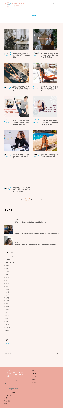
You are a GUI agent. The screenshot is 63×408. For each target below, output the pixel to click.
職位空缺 (34, 379)
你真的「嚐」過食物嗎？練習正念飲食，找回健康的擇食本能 (30, 222)
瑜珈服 (6, 304)
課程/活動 (7, 327)
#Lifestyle (18, 343)
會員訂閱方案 (8, 395)
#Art (6, 343)
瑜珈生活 (5, 102)
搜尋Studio (7, 398)
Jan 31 (36, 154)
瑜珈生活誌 (7, 401)
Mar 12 (36, 121)
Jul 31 (7, 87)
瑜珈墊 (6, 286)
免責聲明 (34, 382)
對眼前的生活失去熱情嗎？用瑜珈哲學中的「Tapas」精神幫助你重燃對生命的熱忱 (36, 244)
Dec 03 (36, 53)
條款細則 (34, 373)
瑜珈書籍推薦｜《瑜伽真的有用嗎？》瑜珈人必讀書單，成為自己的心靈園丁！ (21, 190)
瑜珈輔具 (6, 318)
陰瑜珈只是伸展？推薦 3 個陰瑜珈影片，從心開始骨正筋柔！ (49, 89)
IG (7, 383)
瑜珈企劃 (6, 277)
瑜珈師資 (6, 295)
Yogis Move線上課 (9, 392)
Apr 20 (8, 53)
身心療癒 (5, 32)
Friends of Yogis (10, 256)
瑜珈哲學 (5, 169)
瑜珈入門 (6, 280)
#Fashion (11, 343)
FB (5, 383)
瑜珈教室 (6, 301)
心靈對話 (5, 68)
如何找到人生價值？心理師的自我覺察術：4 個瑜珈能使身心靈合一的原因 (50, 122)
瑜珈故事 (6, 298)
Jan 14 (7, 188)
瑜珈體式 (6, 321)
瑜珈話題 (5, 35)
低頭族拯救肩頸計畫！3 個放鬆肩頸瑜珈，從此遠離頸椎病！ (21, 156)
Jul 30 (36, 87)
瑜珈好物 (6, 289)
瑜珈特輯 (6, 310)
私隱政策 (34, 370)
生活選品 (6, 324)
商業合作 (6, 404)
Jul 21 (17, 231)
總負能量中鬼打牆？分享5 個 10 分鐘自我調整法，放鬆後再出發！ (21, 89)
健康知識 (5, 105)
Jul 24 (17, 219)
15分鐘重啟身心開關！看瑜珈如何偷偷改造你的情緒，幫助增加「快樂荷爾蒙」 (49, 55)
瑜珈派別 (34, 65)
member (7, 259)
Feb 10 (7, 154)
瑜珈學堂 (34, 68)
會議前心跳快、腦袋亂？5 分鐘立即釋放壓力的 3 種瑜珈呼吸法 (21, 55)
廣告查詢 (34, 376)
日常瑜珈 (5, 139)
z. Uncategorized (10, 262)
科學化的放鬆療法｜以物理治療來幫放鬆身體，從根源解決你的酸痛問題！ (21, 122)
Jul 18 (17, 242)
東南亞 (6, 274)
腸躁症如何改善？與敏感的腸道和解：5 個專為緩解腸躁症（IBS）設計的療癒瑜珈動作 (37, 233)
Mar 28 (8, 121)
